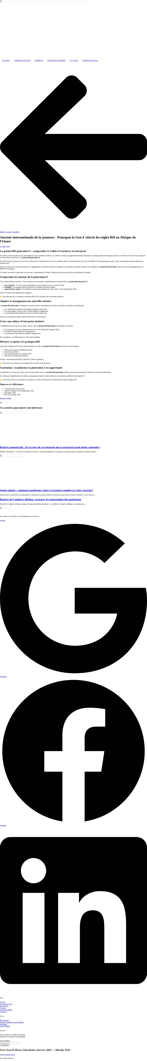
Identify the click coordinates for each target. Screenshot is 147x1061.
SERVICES (39, 60)
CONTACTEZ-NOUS (90, 60)
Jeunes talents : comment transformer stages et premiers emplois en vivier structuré (46, 490)
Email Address (5, 1041)
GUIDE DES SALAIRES (56, 60)
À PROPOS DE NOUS (22, 60)
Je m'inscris (4, 1045)
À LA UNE (74, 60)
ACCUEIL (6, 60)
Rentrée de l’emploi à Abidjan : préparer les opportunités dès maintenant (40, 499)
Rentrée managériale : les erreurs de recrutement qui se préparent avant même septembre (50, 447)
